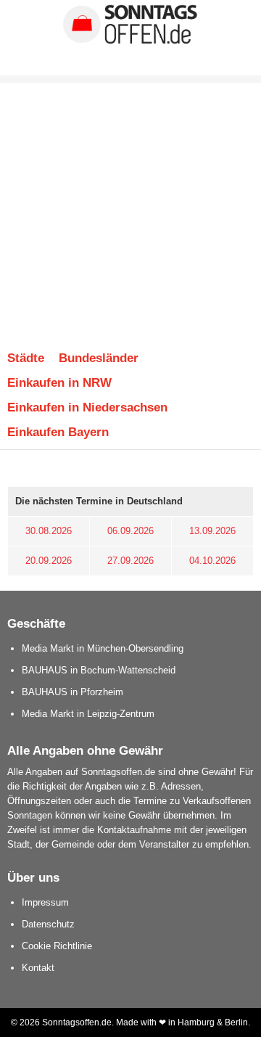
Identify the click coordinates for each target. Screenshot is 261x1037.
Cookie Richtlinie (57, 945)
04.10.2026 (212, 560)
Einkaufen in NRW (59, 382)
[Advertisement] (130, 208)
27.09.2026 (130, 560)
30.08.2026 (48, 530)
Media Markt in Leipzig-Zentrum (88, 713)
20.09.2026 (48, 560)
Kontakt (38, 967)
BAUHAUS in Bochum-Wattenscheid (98, 670)
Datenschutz (48, 924)
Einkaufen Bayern (58, 432)
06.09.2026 (130, 530)
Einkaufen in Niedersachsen (87, 407)
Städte (25, 358)
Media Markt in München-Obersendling (102, 648)
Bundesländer (98, 358)
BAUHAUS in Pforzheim (72, 691)
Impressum (45, 902)
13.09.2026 (212, 530)
